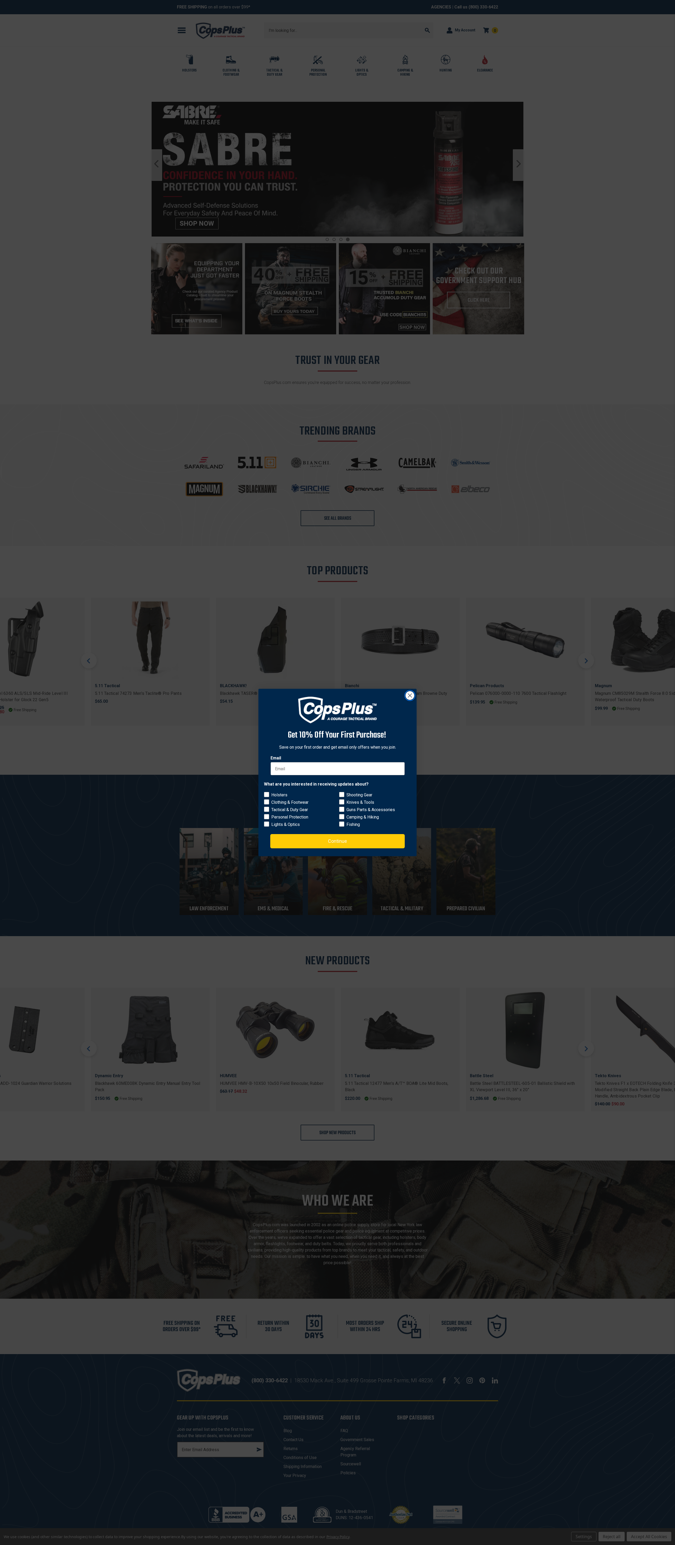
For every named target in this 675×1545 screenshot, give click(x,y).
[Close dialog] (409, 695)
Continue (337, 841)
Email (276, 758)
